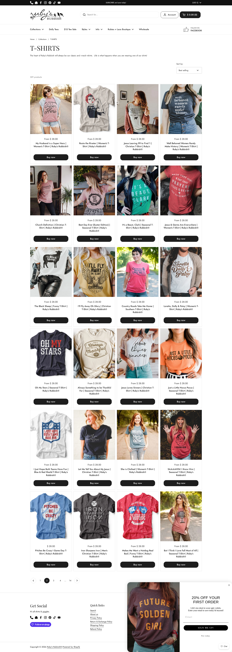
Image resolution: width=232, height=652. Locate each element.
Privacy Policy (96, 617)
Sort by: (179, 63)
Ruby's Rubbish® (54, 646)
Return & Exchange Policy (101, 621)
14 (71, 580)
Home (32, 39)
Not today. (206, 636)
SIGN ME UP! (206, 628)
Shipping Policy (97, 625)
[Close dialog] (229, 585)
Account (172, 14)
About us (94, 614)
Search (93, 610)
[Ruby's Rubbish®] (47, 14)
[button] (190, 14)
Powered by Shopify (71, 646)
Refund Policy (96, 629)
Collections (42, 39)
